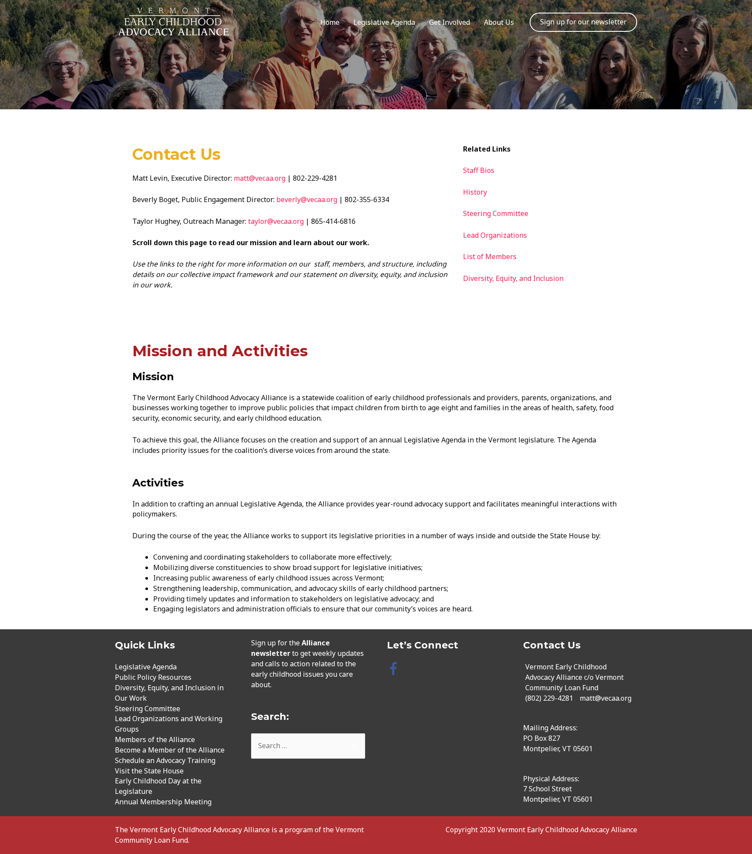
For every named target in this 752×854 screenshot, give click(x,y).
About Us (499, 22)
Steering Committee (495, 213)
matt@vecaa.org (259, 178)
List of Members (490, 256)
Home (329, 22)
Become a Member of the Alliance (170, 750)
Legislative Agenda (384, 22)
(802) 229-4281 (549, 698)
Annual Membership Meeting (163, 802)
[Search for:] (308, 745)
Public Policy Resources (153, 677)
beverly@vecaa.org (306, 199)
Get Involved (449, 22)
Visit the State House (149, 771)
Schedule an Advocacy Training (165, 760)
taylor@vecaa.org (276, 221)
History (475, 192)
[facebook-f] (395, 668)
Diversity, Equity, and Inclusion (513, 278)
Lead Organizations (495, 235)
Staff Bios (478, 170)
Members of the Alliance (155, 739)
